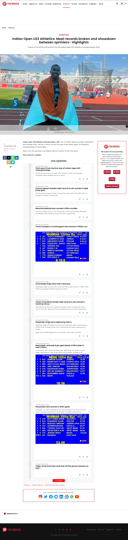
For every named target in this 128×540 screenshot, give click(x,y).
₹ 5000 (107, 172)
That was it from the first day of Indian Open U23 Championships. (58, 169)
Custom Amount (112, 186)
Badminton (57, 4)
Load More (58, 481)
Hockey (74, 4)
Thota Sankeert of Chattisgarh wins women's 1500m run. (62, 226)
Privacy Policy (91, 530)
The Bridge (62, 492)
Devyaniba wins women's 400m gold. (53, 406)
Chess (41, 4)
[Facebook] (79, 179)
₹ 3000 (116, 172)
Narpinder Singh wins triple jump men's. (54, 322)
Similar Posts (12, 514)
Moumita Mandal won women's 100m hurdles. (57, 208)
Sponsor (103, 159)
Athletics (66, 4)
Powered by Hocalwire (70, 535)
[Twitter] (9, 158)
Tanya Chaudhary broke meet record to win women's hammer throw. (60, 303)
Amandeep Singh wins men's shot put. (53, 284)
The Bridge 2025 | (56, 535)
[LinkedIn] (17, 158)
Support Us (33, 4)
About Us (101, 530)
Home (25, 4)
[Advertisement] (64, 19)
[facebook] (5, 158)
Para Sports (83, 4)
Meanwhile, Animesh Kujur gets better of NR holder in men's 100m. (60, 346)
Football (48, 4)
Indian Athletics (37, 485)
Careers (118, 530)
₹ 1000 (112, 179)
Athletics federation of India (55, 485)
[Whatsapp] (13, 158)
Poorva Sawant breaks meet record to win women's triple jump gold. (62, 189)
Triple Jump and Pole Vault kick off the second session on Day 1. (62, 467)
